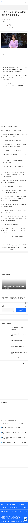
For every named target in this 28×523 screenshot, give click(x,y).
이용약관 (4, 507)
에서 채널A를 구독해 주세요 (9, 244)
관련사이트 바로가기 (5, 511)
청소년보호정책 (23, 507)
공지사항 (2, 504)
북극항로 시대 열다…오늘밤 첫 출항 (18, 340)
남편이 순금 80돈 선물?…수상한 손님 (18, 346)
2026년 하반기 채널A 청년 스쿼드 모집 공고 (15, 504)
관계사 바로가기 (18, 511)
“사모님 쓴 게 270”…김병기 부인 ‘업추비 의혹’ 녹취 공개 (14, 442)
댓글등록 (21, 310)
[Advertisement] (14, 484)
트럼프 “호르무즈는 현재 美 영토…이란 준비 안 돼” (12, 424)
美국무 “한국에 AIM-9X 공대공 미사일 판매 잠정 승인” (12, 420)
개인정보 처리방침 (13, 507)
